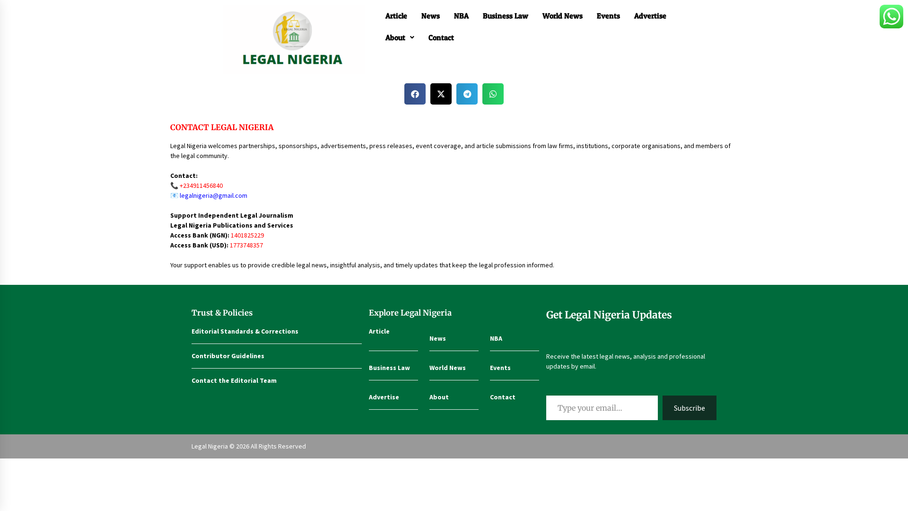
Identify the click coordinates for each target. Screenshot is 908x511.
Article (396, 15)
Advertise (650, 15)
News (430, 15)
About (395, 37)
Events (608, 15)
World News (562, 15)
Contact (441, 37)
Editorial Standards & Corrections (245, 331)
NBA (461, 15)
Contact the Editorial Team (234, 380)
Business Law (505, 15)
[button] (399, 37)
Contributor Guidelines (228, 356)
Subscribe (689, 408)
